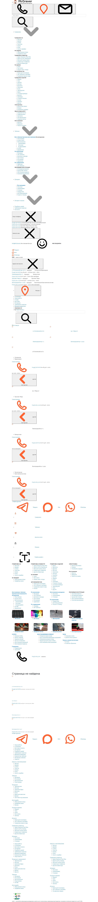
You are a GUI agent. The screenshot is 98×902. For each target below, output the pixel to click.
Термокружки (20, 90)
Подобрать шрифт (19, 206)
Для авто (14, 818)
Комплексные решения (23, 173)
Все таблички (18, 137)
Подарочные (20, 191)
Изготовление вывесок (23, 172)
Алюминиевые (21, 143)
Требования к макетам (20, 208)
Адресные (19, 164)
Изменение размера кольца (47, 639)
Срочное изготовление (29, 137)
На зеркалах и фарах (58, 891)
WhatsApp (17, 255)
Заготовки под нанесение (21, 797)
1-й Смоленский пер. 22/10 (19, 270)
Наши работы (18, 745)
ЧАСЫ (64, 634)
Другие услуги (38, 537)
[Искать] (22, 22)
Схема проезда (16, 361)
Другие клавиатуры (22, 63)
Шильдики (17, 179)
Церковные (20, 161)
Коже (18, 47)
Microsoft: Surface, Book (23, 60)
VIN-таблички (20, 154)
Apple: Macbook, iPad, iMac (24, 57)
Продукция (15, 784)
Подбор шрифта (39, 557)
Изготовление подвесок (21, 644)
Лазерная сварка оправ (46, 636)
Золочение (17, 649)
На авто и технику (22, 195)
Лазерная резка (21, 114)
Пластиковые (20, 138)
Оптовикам (17, 749)
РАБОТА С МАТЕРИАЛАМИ (19, 762)
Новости (17, 759)
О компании (18, 746)
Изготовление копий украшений (48, 642)
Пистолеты (20, 68)
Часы (18, 81)
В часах (67, 641)
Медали (19, 79)
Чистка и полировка (20, 640)
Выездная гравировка (20, 754)
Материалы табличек (20, 757)
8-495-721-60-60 (16, 222)
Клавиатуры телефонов (23, 61)
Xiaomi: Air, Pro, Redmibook (24, 58)
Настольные (20, 157)
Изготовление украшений (21, 642)
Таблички (17, 131)
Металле (19, 39)
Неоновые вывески (76, 593)
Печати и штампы (21, 125)
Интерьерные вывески (23, 169)
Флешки (19, 108)
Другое (16, 872)
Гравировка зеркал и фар (23, 76)
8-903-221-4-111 (16, 225)
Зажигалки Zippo (19, 789)
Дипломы (17, 791)
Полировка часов (69, 636)
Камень (16, 770)
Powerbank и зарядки (22, 109)
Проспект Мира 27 (17, 278)
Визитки (19, 122)
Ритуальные (20, 159)
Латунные (20, 145)
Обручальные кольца (22, 52)
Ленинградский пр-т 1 (17, 274)
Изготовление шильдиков (57, 592)
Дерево (17, 765)
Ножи (18, 66)
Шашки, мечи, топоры (22, 69)
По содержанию (19, 162)
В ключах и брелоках (70, 643)
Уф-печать (20, 116)
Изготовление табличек (18, 592)
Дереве (19, 41)
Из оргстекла (20, 140)
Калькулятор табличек (20, 756)
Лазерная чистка (21, 112)
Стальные (19, 190)
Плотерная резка (21, 117)
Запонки (19, 82)
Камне (19, 45)
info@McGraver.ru (16, 243)
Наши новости (18, 856)
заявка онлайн (19, 257)
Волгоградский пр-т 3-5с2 (18, 282)
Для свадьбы (15, 800)
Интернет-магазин (19, 200)
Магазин (37, 547)
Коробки (19, 101)
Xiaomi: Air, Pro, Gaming (20, 829)
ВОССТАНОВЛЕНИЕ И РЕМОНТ (45, 634)
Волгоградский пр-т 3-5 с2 (17, 729)
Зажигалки (20, 87)
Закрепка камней (19, 639)
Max (59, 507)
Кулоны (19, 100)
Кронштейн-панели (22, 170)
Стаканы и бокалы (22, 98)
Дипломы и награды (22, 156)
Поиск (20, 309)
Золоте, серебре (21, 49)
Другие (19, 103)
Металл (17, 763)
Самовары (20, 96)
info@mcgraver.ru (17, 501)
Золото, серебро (19, 773)
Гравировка (18, 32)
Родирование (18, 648)
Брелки (16, 796)
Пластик (17, 768)
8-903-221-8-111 (16, 227)
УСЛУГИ (14, 634)
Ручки (18, 88)
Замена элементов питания (70, 640)
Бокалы (16, 805)
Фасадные (20, 153)
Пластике (19, 44)
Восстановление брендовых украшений (50, 637)
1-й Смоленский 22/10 (38, 331)
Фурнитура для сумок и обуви (48, 640)
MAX (58, 739)
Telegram (35, 507)
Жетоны (19, 84)
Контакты (17, 209)
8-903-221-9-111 (16, 224)
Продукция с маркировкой (19, 859)
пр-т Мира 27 (74, 331)
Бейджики (19, 124)
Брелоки (19, 95)
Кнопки (35, 588)
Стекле (19, 42)
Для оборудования (22, 193)
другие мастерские (28, 382)
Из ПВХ (19, 148)
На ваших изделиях (17, 807)
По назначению (19, 151)
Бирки (18, 92)
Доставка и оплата (20, 748)
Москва (37, 290)
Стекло (16, 766)
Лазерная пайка (19, 636)
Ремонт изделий (19, 637)
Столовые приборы (22, 93)
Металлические (21, 141)
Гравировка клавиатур (18, 825)
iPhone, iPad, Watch (22, 106)
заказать (43, 656)
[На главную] (22, 1)
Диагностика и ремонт (71, 637)
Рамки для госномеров (23, 73)
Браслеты (19, 85)
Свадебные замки (21, 53)
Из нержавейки (21, 146)
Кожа (16, 771)
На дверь (36, 606)
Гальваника (15, 646)
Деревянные (20, 149)
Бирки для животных (20, 794)
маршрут (29, 270)
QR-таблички (20, 165)
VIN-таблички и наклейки (23, 74)
